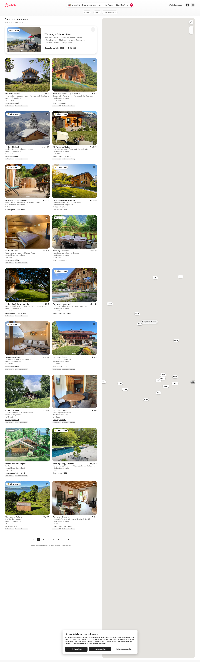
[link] (33, 539)
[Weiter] (68, 539)
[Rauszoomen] (191, 32)
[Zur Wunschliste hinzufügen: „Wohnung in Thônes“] (94, 377)
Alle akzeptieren (76, 649)
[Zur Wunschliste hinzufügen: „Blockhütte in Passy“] (47, 60)
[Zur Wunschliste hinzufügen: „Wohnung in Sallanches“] (94, 217)
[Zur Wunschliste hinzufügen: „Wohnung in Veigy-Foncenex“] (94, 430)
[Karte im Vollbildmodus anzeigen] (191, 22)
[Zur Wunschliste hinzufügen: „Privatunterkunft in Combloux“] (47, 167)
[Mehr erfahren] (22, 22)
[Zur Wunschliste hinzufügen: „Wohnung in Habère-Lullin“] (94, 271)
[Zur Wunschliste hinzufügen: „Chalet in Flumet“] (47, 217)
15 (63, 539)
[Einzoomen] (191, 28)
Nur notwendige (100, 649)
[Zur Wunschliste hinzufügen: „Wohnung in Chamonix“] (94, 484)
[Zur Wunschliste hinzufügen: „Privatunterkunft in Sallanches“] (94, 167)
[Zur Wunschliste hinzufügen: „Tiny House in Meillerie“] (47, 484)
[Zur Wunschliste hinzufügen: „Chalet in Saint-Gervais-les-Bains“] (47, 271)
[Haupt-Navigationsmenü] (193, 5)
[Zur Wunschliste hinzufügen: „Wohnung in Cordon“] (94, 324)
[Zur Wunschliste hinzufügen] (93, 29)
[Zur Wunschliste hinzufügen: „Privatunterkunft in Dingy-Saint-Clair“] (94, 60)
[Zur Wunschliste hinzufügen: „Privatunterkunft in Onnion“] (94, 114)
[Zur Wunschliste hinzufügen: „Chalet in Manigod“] (47, 114)
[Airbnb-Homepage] (10, 5)
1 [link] (38, 539)
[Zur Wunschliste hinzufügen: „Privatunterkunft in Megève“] (47, 430)
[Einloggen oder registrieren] (187, 5)
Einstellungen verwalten (124, 649)
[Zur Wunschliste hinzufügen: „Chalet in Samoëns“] (47, 377)
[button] (50, 48)
